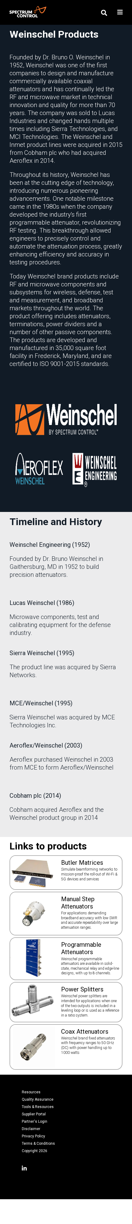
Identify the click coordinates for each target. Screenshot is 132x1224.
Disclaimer (31, 1129)
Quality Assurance (37, 1099)
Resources (31, 1092)
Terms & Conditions (38, 1143)
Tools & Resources (38, 1107)
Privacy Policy (33, 1136)
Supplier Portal (34, 1114)
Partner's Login (34, 1121)
